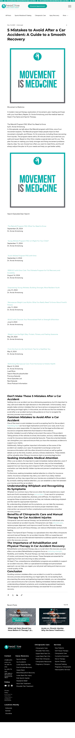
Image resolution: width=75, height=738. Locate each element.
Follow (7, 682)
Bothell (7, 711)
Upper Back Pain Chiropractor (44, 653)
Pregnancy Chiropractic (63, 667)
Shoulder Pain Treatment (24, 686)
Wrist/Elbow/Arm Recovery (25, 673)
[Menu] (69, 6)
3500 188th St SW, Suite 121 (8, 674)
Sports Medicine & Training (23, 15)
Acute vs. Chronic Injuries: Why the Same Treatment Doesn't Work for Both (52, 629)
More (64, 15)
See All (66, 605)
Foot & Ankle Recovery (24, 667)
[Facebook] (12, 686)
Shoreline (8, 713)
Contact (7, 656)
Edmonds (8, 708)
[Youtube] (5, 686)
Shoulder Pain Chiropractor (44, 651)
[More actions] (66, 25)
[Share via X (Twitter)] (13, 595)
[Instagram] (9, 686)
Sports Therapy (60, 661)
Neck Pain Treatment (23, 683)
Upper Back (20, 670)
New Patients (59, 648)
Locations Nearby (11, 705)
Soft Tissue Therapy (61, 651)
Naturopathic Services (62, 669)
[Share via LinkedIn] (17, 595)
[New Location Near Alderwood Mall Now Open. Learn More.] (37, 1)
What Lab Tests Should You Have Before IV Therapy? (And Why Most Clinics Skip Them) (21, 629)
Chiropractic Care (40, 15)
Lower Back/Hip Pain (23, 664)
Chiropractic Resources (43, 661)
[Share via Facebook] (8, 595)
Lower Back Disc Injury (24, 675)
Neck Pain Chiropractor (44, 659)
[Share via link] (21, 595)
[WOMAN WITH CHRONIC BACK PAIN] (54, 616)
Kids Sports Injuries (23, 678)
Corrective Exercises (62, 656)
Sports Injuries (21, 659)
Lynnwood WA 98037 (8, 677)
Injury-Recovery (22, 656)
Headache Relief (21, 681)
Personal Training (61, 664)
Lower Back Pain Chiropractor (44, 656)
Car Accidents (21, 662)
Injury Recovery (54, 15)
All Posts (8, 15)
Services (57, 645)
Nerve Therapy (60, 659)
